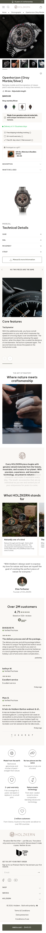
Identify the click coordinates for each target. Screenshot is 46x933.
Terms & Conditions (22, 911)
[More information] (30, 133)
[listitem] (22, 154)
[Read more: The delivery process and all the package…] (22, 644)
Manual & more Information (24, 260)
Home (4, 12)
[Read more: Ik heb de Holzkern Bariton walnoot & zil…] (22, 713)
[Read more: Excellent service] (22, 677)
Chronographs (16, 12)
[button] (3, 7)
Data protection (22, 915)
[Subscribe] (39, 872)
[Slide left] (1, 269)
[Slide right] (42, 269)
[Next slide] (10, 358)
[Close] (42, 1)
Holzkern (16, 906)
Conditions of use (22, 919)
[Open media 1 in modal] (3, 18)
